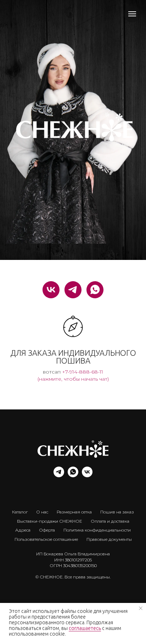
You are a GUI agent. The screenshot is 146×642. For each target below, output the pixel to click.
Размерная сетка (74, 512)
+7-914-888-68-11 (82, 372)
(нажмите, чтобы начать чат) (73, 379)
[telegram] (73, 289)
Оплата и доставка (110, 521)
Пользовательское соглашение (46, 539)
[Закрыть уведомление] (140, 608)
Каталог (20, 512)
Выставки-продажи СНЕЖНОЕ (49, 521)
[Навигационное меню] (132, 13)
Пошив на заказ (117, 512)
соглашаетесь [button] (85, 628)
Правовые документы (109, 539)
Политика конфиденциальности (97, 530)
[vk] (51, 289)
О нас (42, 512)
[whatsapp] (94, 289)
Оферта (47, 530)
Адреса (22, 530)
